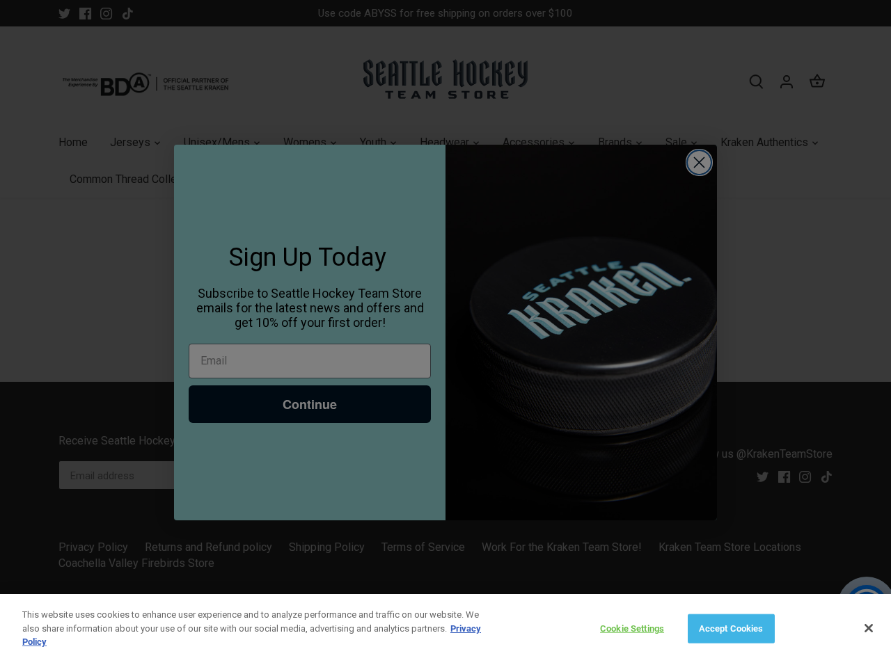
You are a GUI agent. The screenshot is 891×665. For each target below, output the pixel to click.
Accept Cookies (731, 628)
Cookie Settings (632, 628)
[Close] (868, 628)
